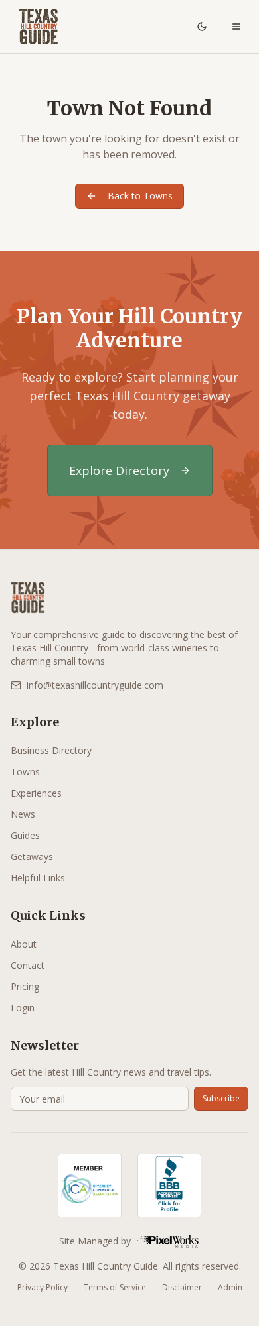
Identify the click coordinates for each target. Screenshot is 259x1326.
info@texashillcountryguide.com (95, 685)
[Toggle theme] (202, 26)
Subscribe (221, 1098)
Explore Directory (119, 470)
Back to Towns (140, 196)
